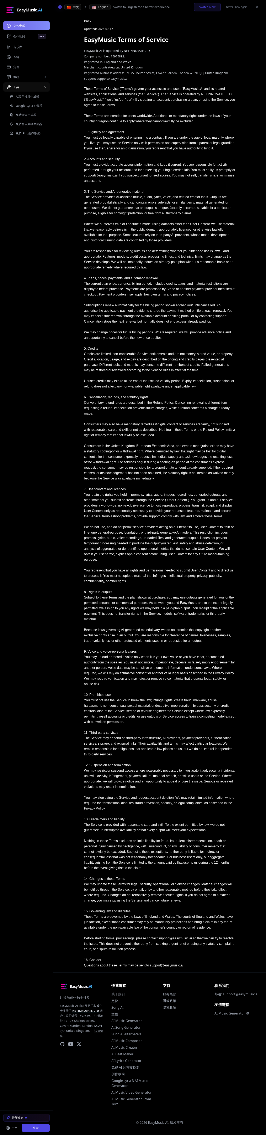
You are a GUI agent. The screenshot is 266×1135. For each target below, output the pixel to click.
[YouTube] (70, 1044)
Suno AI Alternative (126, 1034)
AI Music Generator (126, 1020)
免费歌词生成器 (26, 115)
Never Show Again (236, 7)
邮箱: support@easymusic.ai (236, 994)
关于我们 (118, 994)
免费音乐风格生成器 (29, 124)
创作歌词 (28, 36)
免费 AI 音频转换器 (125, 1067)
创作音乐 (19, 26)
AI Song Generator (126, 1027)
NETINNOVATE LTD (85, 1011)
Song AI (117, 1007)
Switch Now (207, 7)
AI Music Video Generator (131, 1092)
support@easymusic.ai (112, 79)
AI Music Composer (126, 1040)
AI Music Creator (124, 1047)
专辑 (16, 57)
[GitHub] (62, 1044)
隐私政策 (169, 1007)
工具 (16, 87)
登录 (36, 1128)
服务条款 (169, 994)
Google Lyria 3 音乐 (29, 106)
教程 (16, 77)
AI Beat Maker (122, 1054)
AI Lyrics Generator (126, 1060)
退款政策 (169, 1000)
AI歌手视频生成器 (27, 96)
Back (87, 21)
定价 (16, 67)
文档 (114, 1014)
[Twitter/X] (78, 1044)
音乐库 (17, 47)
